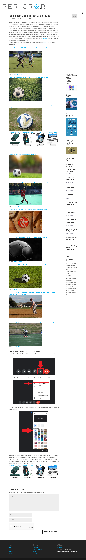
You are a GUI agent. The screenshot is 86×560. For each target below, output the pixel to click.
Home (35, 4)
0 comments (33, 18)
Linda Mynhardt (18, 74)
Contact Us (37, 8)
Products (63, 4)
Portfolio (73, 4)
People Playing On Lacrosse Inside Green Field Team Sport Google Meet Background (33, 322)
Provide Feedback (37, 549)
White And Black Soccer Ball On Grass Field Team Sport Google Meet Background (32, 264)
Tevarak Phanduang (19, 178)
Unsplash (44, 38)
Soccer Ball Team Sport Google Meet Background (23, 154)
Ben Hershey (17, 234)
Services (53, 4)
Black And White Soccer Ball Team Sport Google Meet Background (28, 237)
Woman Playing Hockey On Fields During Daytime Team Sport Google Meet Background (34, 182)
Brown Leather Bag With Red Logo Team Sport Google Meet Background (30, 209)
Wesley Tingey (18, 289)
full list (45, 42)
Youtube (35, 553)
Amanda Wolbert (18, 319)
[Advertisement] (71, 45)
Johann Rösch (17, 102)
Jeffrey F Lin (17, 151)
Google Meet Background (22, 18)
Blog (46, 4)
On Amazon (15, 144)
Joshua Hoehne (18, 261)
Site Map (59, 547)
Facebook (35, 551)
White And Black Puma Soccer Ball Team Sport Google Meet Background (30, 77)
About (41, 4)
